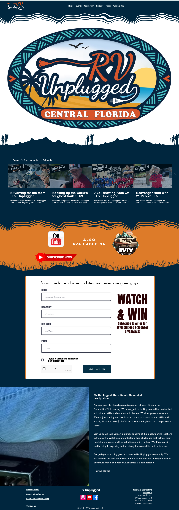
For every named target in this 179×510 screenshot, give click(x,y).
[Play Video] (28, 175)
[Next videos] (175, 175)
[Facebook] (95, 497)
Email (44, 289)
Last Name (46, 324)
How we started (102, 470)
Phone (44, 341)
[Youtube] (89, 497)
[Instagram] (83, 497)
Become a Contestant (142, 490)
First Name (46, 306)
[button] (32, 160)
